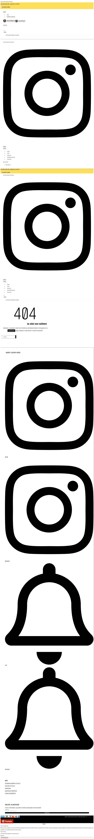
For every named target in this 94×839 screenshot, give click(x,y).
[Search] (15, 336)
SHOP (8, 153)
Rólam (8, 151)
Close (5, 148)
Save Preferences (4, 837)
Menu (5, 11)
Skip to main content (5, 1)
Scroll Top (11, 1)
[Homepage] (14, 22)
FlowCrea (89, 817)
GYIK (8, 15)
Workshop (9, 155)
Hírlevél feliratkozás (11, 157)
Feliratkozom (47, 812)
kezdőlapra (11, 331)
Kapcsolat (9, 159)
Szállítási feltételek (11, 17)
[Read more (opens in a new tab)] (47, 820)
